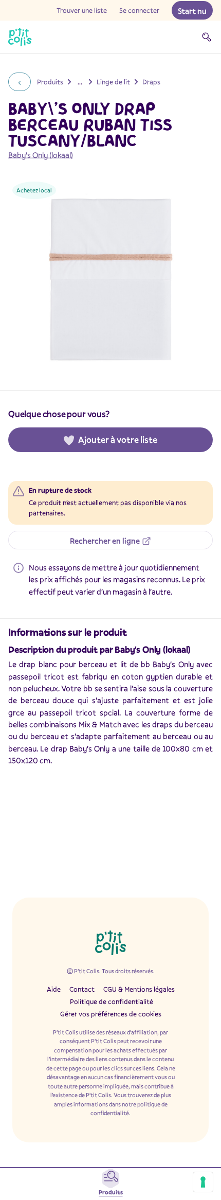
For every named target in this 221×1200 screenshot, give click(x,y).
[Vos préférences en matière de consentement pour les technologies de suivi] (203, 1182)
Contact (82, 989)
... (80, 81)
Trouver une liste (82, 10)
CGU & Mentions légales (139, 989)
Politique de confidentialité (111, 1001)
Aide (54, 989)
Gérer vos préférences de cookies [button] (110, 1013)
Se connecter (139, 10)
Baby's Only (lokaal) (40, 155)
